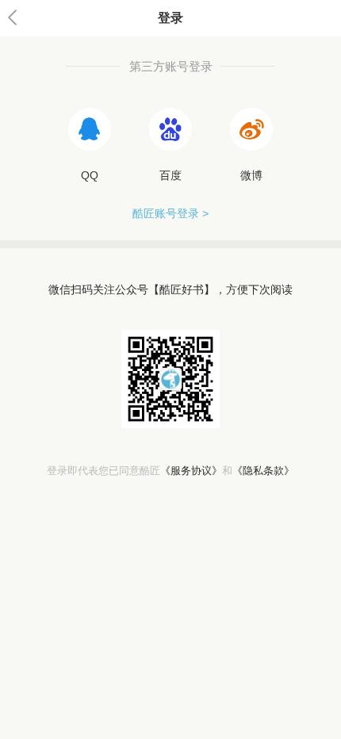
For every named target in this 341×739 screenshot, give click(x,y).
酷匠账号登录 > (170, 213)
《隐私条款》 (263, 471)
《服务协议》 (191, 471)
